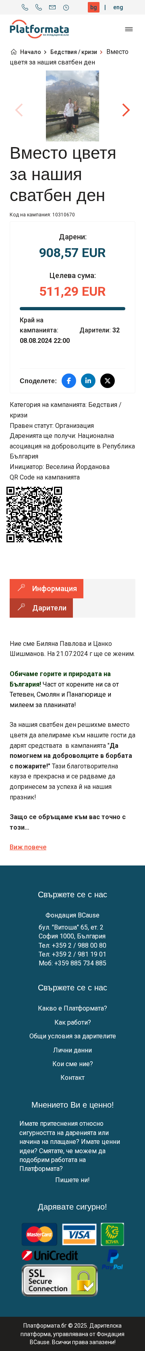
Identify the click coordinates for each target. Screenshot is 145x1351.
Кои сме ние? (72, 1064)
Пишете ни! (72, 1180)
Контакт (72, 1077)
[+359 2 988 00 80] (25, 7)
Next (125, 110)
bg (93, 7)
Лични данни (72, 1050)
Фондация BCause (72, 915)
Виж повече (28, 847)
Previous (19, 110)
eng (118, 7)
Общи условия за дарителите (72, 1036)
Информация (54, 588)
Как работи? (72, 1022)
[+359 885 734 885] (38, 7)
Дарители (49, 608)
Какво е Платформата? (72, 1008)
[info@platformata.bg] (52, 7)
